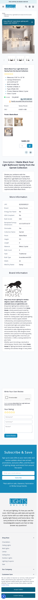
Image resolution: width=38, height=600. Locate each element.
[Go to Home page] (11, 7)
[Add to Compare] (30, 152)
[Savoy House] (18, 288)
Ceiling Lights (6, 545)
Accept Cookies (18, 589)
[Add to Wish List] (26, 152)
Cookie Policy (5, 585)
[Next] (33, 60)
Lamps (4, 552)
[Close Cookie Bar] (35, 577)
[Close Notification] (32, 22)
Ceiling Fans (6, 555)
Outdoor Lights (7, 558)
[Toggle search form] (26, 6)
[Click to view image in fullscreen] (18, 37)
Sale (3, 564)
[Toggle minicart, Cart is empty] (33, 6)
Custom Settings (18, 595)
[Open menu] (3, 7)
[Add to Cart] (29, 146)
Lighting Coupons (8, 561)
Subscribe (18, 478)
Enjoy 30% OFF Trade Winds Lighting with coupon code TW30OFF (16, 22)
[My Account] (29, 6)
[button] (18, 537)
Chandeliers (6, 542)
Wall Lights (5, 548)
